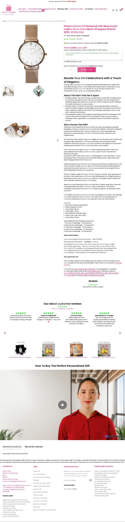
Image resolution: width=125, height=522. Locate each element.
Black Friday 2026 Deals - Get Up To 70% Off (80, 246)
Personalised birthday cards (13, 510)
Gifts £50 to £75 (69, 248)
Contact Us (37, 489)
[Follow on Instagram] (68, 489)
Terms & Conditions (40, 501)
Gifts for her (100, 246)
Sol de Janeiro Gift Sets (11, 516)
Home (4, 21)
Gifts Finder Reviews (40, 492)
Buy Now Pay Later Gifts (41, 483)
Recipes (36, 480)
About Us (36, 471)
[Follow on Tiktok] (76, 489)
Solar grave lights (9, 506)
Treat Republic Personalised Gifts (87, 253)
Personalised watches (102, 481)
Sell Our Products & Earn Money (44, 510)
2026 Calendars (101, 9)
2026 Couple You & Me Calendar (14, 504)
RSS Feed (36, 507)
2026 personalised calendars (104, 477)
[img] (62, 307)
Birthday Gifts (62, 9)
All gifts (112, 244)
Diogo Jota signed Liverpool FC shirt (107, 471)
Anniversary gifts (100, 491)
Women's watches (9, 512)
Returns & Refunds (39, 504)
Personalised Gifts (35, 9)
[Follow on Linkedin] (70, 489)
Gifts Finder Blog (39, 474)
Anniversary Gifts (76, 9)
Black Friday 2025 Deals (41, 486)
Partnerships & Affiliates (42, 477)
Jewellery (79, 248)
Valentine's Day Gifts (101, 479)
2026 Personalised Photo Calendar (15, 500)
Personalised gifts (100, 483)
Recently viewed (34, 446)
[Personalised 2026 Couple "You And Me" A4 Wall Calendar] (48, 350)
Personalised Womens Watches (79, 239)
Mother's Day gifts (100, 487)
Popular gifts (108, 250)
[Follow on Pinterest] (72, 489)
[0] (120, 10)
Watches (103, 253)
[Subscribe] (88, 480)
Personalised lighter (10, 514)
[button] (5, 333)
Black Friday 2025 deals (102, 489)
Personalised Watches (72, 250)
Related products (12, 446)
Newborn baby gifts (101, 496)
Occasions (89, 9)
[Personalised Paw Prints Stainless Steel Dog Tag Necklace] (20, 350)
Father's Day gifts (100, 475)
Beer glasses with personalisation (106, 473)
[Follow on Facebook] (64, 489)
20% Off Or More (90, 244)
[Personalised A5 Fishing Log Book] (76, 350)
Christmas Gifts (50, 9)
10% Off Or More (78, 244)
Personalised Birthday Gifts (93, 248)
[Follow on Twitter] (66, 489)
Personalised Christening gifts (105, 494)
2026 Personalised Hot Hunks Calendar (16, 502)
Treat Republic (69, 253)
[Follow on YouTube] (74, 489)
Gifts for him (110, 246)
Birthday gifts (99, 485)
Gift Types (22, 9)
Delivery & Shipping (40, 498)
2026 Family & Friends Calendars (32, 11)
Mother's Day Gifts (9, 508)
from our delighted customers (62, 309)
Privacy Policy (38, 495)
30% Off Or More (103, 244)
